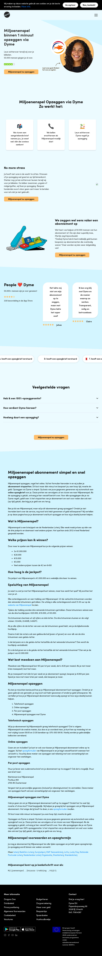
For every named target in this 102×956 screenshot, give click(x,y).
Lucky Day (74, 852)
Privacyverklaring (11, 907)
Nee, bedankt (89, 5)
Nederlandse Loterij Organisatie (38, 855)
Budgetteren (42, 899)
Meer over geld (43, 907)
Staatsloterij (58, 855)
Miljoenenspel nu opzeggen (21, 72)
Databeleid (9, 903)
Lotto (66, 852)
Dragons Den (10, 899)
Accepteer (70, 5)
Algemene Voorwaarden (14, 911)
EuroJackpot (40, 852)
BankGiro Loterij (27, 852)
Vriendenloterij (71, 855)
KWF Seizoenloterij (54, 852)
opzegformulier (29, 750)
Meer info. (26, 6)
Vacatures (8, 919)
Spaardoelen (42, 915)
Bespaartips (41, 911)
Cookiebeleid (10, 915)
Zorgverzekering (43, 903)
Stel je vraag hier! (76, 899)
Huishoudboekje (43, 919)
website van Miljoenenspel (19, 605)
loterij (16, 852)
